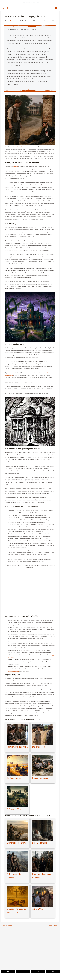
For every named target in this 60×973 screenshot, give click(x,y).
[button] (3, 8)
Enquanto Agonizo (40, 778)
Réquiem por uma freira (17, 747)
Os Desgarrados (14, 778)
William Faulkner (21, 147)
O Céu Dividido (53, 925)
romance (15, 166)
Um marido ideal (7, 925)
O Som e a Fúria (14, 809)
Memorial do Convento (17, 843)
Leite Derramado (39, 843)
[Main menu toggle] (56, 8)
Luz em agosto (38, 747)
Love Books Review (30, 2)
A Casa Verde (38, 909)
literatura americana (13, 671)
